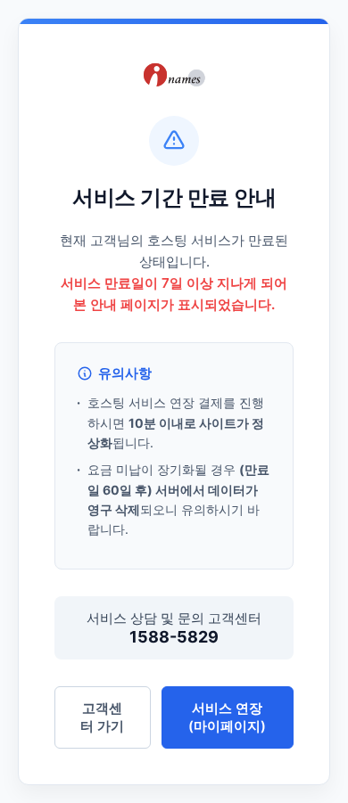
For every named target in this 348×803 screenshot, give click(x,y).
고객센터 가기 (102, 717)
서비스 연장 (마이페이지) (227, 717)
